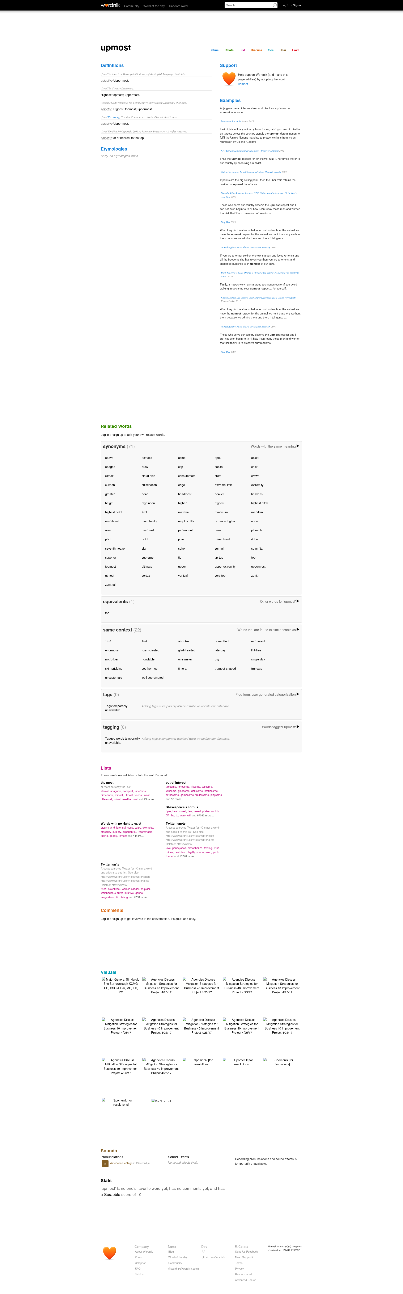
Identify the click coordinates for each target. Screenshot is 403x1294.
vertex (146, 575)
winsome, (172, 791)
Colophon (140, 1263)
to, (178, 815)
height (109, 503)
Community (131, 6)
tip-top (219, 557)
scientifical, (115, 889)
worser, (126, 889)
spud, (131, 827)
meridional (112, 521)
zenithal (110, 584)
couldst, (215, 811)
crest (218, 475)
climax (109, 475)
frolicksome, (203, 795)
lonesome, (184, 786)
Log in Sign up (292, 5)
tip (179, 557)
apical (255, 457)
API (204, 1251)
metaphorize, (196, 848)
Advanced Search (245, 1280)
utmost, (130, 795)
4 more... (138, 836)
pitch (108, 539)
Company (142, 1246)
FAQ (137, 1268)
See (271, 50)
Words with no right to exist (121, 823)
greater (110, 494)
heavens (257, 494)
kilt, (118, 897)
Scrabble (112, 1194)
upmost (243, 83)
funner (170, 856)
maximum (221, 512)
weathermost (130, 799)
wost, (147, 795)
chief (254, 466)
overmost (148, 530)
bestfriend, (181, 852)
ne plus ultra (186, 521)
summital (257, 548)
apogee (110, 466)
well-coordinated (153, 677)
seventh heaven (115, 548)
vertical (183, 575)
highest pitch (259, 503)
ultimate (147, 566)
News (172, 1246)
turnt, (120, 893)
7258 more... (141, 897)
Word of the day (154, 6)
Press (138, 1257)
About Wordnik (144, 1251)
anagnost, (116, 791)
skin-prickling (113, 668)
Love (295, 50)
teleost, (139, 795)
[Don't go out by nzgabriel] (161, 1100)
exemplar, (148, 827)
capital (219, 466)
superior (110, 557)
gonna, (139, 893)
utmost (109, 575)
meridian (257, 512)
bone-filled (222, 641)
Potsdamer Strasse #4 (231, 121)
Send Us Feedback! (247, 1251)
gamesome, (188, 795)
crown (255, 475)
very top (220, 575)
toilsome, (207, 786)
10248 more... (187, 856)
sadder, (136, 889)
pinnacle (256, 530)
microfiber (111, 659)
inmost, (120, 795)
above (109, 457)
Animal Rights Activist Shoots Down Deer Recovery (245, 247)
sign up (118, 434)
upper (182, 566)
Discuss (256, 50)
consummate (186, 475)
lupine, (105, 836)
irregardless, (108, 897)
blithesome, (173, 795)
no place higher (225, 521)
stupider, (146, 889)
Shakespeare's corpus (182, 807)
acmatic (147, 457)
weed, (198, 811)
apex (218, 457)
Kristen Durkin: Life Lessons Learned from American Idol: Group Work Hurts (258, 297)
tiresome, (172, 786)
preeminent (222, 539)
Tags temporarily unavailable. (116, 707)
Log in (105, 434)
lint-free (256, 650)
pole (181, 539)
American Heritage (121, 1163)
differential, (120, 827)
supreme (147, 557)
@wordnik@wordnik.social (183, 1268)
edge (181, 484)
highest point (113, 512)
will (189, 815)
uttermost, (107, 799)
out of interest (176, 782)
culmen (110, 484)
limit (144, 512)
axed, (209, 852)
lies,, (191, 811)
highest (219, 503)
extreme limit (223, 484)
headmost (184, 494)
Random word (178, 6)
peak (218, 530)
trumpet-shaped (225, 668)
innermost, (141, 791)
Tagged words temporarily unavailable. (122, 740)
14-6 (108, 641)
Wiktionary (113, 117)
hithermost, (108, 795)
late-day (220, 650)
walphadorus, (109, 893)
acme (182, 457)
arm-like (183, 641)
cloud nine (148, 475)
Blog (171, 1251)
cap (180, 466)
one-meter (185, 659)
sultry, (139, 827)
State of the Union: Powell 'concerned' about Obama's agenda (251, 171)
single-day (258, 659)
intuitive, (129, 893)
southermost (150, 668)
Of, (168, 815)
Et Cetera (241, 1246)
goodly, (114, 836)
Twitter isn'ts (110, 864)
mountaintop (150, 521)
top (253, 557)
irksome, (196, 786)
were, (183, 815)
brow (145, 466)
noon (254, 521)
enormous (112, 650)
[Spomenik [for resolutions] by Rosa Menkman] (201, 1061)
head (145, 494)
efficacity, (107, 832)
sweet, (183, 811)
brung (125, 897)
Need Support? (244, 1257)
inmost (123, 836)
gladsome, (184, 791)
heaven (220, 494)
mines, (170, 852)
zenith (255, 575)
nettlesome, (211, 791)
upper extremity (225, 566)
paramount (185, 530)
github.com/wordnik (213, 1257)
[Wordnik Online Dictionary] (110, 5)
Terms (238, 1263)
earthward (258, 641)
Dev (204, 1246)
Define (214, 50)
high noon (148, 503)
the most (107, 782)
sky (144, 548)
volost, (118, 799)
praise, (206, 811)
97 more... (177, 799)
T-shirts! (139, 1274)
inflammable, (145, 832)
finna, (217, 848)
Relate (229, 50)
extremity (257, 484)
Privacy (239, 1268)
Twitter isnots (176, 823)
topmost (110, 566)
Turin (145, 641)
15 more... (150, 799)
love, (169, 848)
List (242, 50)
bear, (176, 811)
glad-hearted (186, 650)
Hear (283, 50)
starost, (105, 791)
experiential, (130, 832)
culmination (149, 484)
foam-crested (150, 650)
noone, (200, 852)
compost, (129, 791)
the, (173, 815)
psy (217, 659)
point (145, 539)
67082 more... (205, 815)
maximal (183, 512)
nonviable (148, 659)
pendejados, (180, 848)
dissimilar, (107, 827)
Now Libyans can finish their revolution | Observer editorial (250, 150)
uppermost (258, 566)
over (108, 530)
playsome (216, 795)
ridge (254, 539)
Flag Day (225, 222)
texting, (209, 848)
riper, (169, 811)
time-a (182, 668)
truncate (256, 668)
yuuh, (216, 852)
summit (219, 548)
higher (182, 503)
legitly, (192, 852)
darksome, (197, 791)
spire (181, 548)
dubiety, (118, 832)
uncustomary (113, 677)
